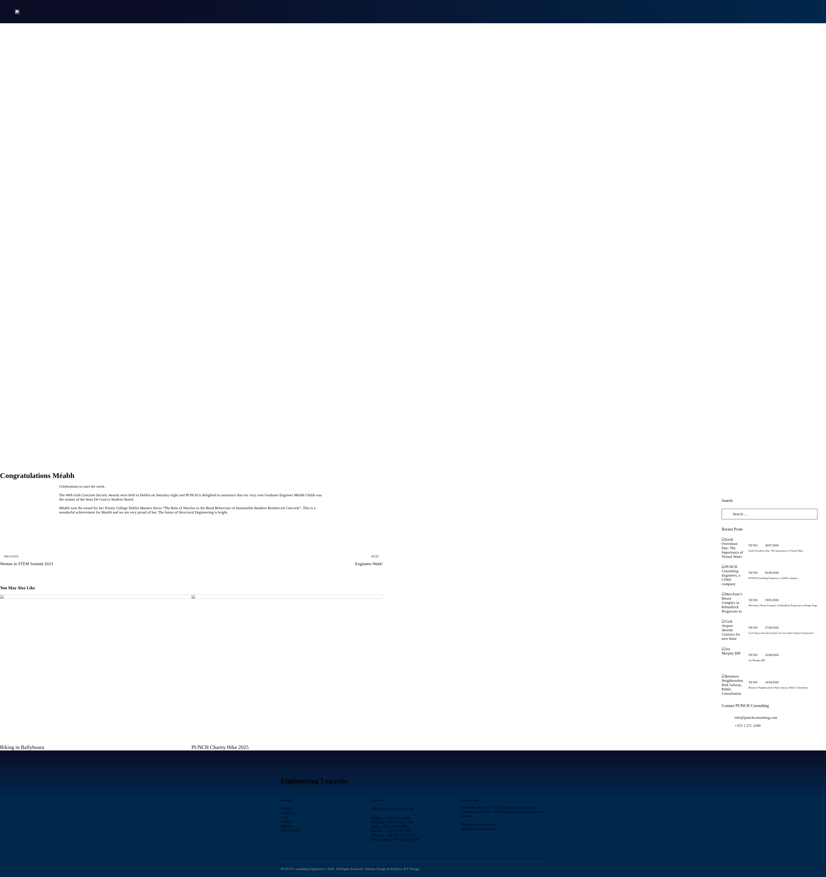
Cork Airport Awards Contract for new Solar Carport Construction (781, 633)
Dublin (286, 809)
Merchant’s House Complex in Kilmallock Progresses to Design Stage (783, 605)
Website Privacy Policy (479, 829)
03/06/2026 (772, 572)
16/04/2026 (772, 655)
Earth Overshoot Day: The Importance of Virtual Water (776, 550)
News (753, 545)
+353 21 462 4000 (394, 826)
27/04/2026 (772, 627)
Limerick (287, 813)
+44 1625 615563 (406, 839)
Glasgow (287, 826)
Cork (284, 817)
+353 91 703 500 (398, 831)
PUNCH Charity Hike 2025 (220, 747)
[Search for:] (769, 514)
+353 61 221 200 (400, 822)
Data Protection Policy (478, 825)
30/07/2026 (772, 545)
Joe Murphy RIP (757, 660)
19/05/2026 (772, 600)
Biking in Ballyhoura (22, 747)
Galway (286, 822)
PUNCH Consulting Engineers (302, 869)
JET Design (411, 869)
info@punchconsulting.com (756, 718)
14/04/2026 (772, 682)
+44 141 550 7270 (400, 835)
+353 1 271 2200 (748, 726)
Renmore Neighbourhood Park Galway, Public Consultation (778, 687)
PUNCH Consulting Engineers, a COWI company (773, 578)
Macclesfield (291, 830)
